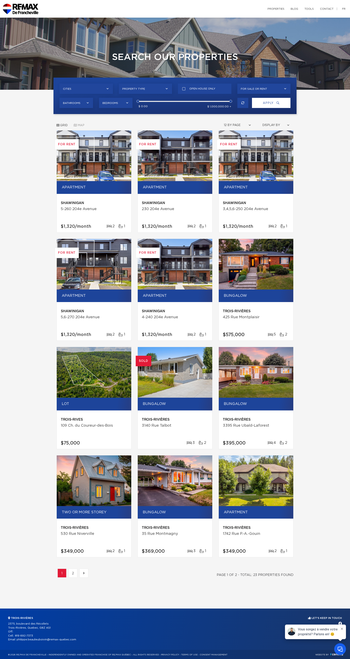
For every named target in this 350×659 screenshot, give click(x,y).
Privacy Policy (170, 655)
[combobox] (86, 89)
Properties (276, 9)
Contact (327, 9)
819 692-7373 (24, 635)
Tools (309, 9)
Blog (294, 9)
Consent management (213, 655)
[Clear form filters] (243, 103)
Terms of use (189, 655)
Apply (268, 103)
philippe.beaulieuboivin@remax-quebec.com (46, 639)
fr (344, 9)
